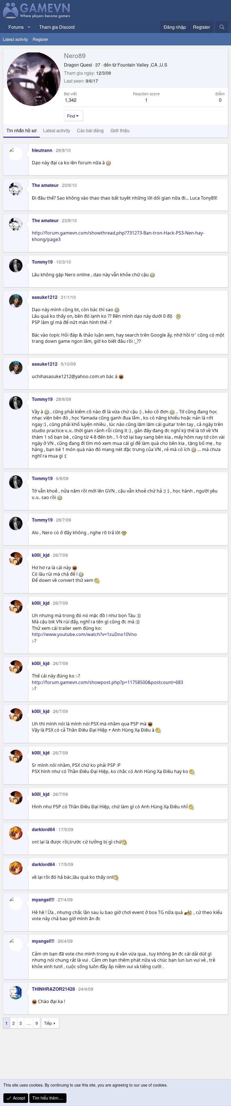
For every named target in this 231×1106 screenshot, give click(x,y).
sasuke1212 (44, 297)
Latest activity (15, 39)
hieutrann (42, 150)
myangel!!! (43, 899)
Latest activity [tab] (56, 130)
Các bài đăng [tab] (90, 130)
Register (40, 39)
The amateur (45, 185)
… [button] (28, 1023)
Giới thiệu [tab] (120, 130)
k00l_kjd (41, 555)
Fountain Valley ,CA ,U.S (142, 64)
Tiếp (48, 1023)
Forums (16, 27)
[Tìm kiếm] (222, 27)
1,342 (70, 99)
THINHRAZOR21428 (53, 989)
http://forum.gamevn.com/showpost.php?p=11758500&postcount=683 (107, 682)
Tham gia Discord (57, 27)
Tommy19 (42, 262)
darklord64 (43, 829)
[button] (29, 27)
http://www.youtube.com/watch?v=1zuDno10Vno (84, 634)
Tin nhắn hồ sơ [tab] (21, 130)
